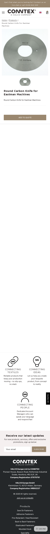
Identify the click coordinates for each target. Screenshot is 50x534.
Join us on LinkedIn (25, 498)
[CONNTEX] (21, 12)
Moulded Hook (25, 529)
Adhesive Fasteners (25, 514)
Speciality (25, 533)
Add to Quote (25, 117)
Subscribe (39, 449)
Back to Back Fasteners (25, 521)
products (13, 20)
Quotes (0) (48, 398)
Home (4, 20)
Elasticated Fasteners (25, 525)
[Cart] (47, 12)
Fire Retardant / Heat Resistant (25, 518)
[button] (40, 12)
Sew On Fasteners (25, 510)
